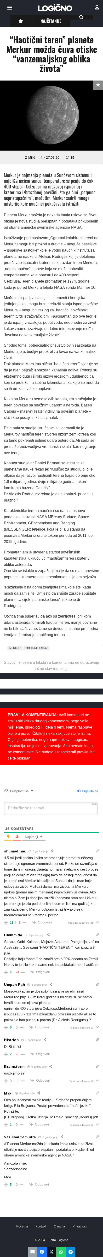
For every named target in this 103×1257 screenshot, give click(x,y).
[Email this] (32, 1252)
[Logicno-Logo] (55, 7)
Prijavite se (89, 791)
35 (72, 157)
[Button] (21, 21)
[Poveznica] (97, 7)
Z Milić (30, 157)
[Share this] (42, 1252)
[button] (9, 7)
